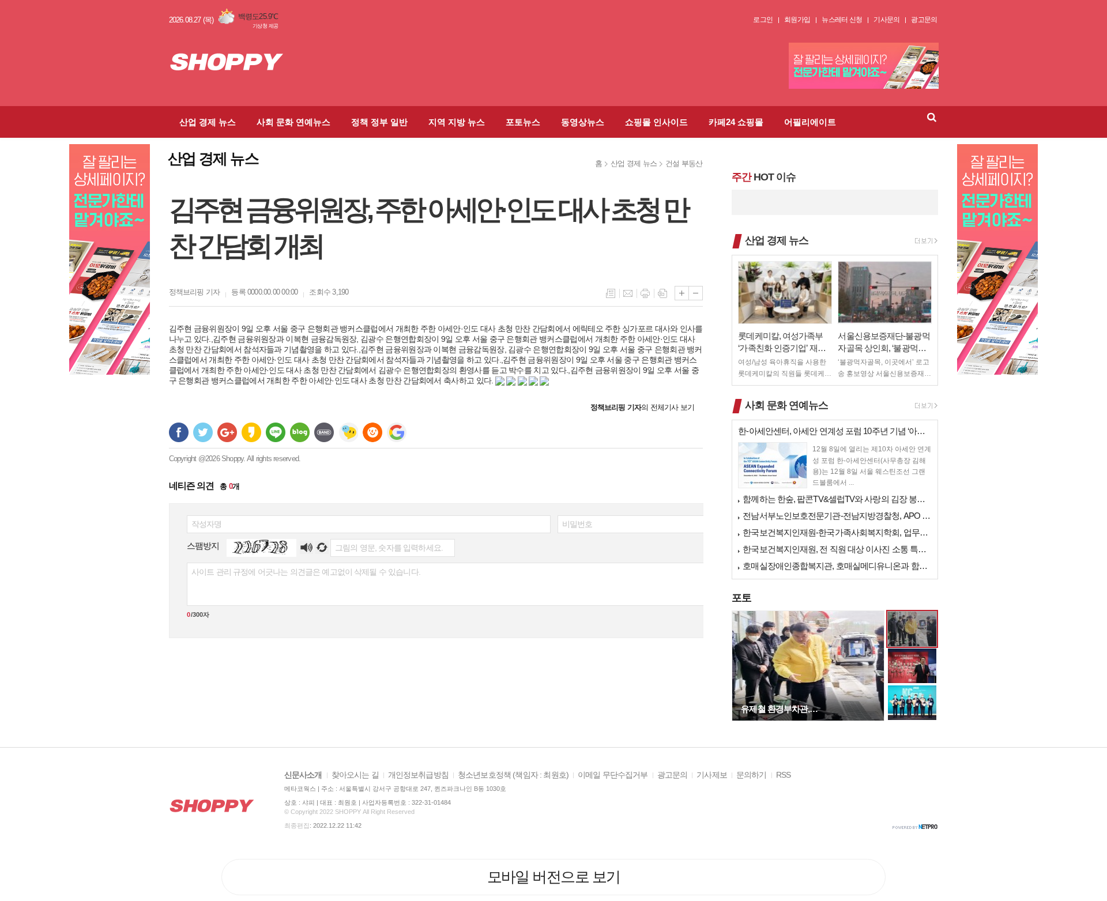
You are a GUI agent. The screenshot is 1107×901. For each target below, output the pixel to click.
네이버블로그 (300, 432)
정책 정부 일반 (379, 122)
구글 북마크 (396, 432)
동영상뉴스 (582, 122)
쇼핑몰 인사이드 (656, 122)
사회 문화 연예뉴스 (293, 122)
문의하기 (751, 775)
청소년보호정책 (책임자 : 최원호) (513, 775)
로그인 (763, 19)
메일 (628, 293)
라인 (275, 432)
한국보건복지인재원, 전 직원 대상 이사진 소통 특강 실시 (837, 549)
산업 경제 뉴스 (207, 122)
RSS (783, 775)
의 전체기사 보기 (642, 407)
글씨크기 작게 (695, 293)
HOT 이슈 (763, 177)
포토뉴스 (523, 122)
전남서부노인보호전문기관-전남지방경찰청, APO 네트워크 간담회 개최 (837, 516)
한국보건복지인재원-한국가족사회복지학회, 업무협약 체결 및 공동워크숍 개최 (837, 532)
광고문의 (924, 19)
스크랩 (662, 293)
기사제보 (711, 775)
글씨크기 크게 (682, 293)
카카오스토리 (251, 432)
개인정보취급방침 (418, 775)
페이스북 (179, 432)
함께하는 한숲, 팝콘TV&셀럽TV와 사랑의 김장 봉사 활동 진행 (837, 499)
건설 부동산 (683, 163)
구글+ (227, 432)
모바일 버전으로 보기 (553, 876)
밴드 (324, 432)
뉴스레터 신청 (842, 19)
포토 (741, 598)
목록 (610, 293)
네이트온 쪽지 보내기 (348, 432)
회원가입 (797, 19)
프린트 (645, 293)
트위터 (203, 432)
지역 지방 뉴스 (456, 122)
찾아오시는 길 (355, 775)
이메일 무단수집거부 (613, 775)
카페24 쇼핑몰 (736, 122)
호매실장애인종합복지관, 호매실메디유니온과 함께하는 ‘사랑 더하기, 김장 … (837, 566)
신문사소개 (303, 775)
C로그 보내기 (372, 432)
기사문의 (886, 19)
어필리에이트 (810, 122)
